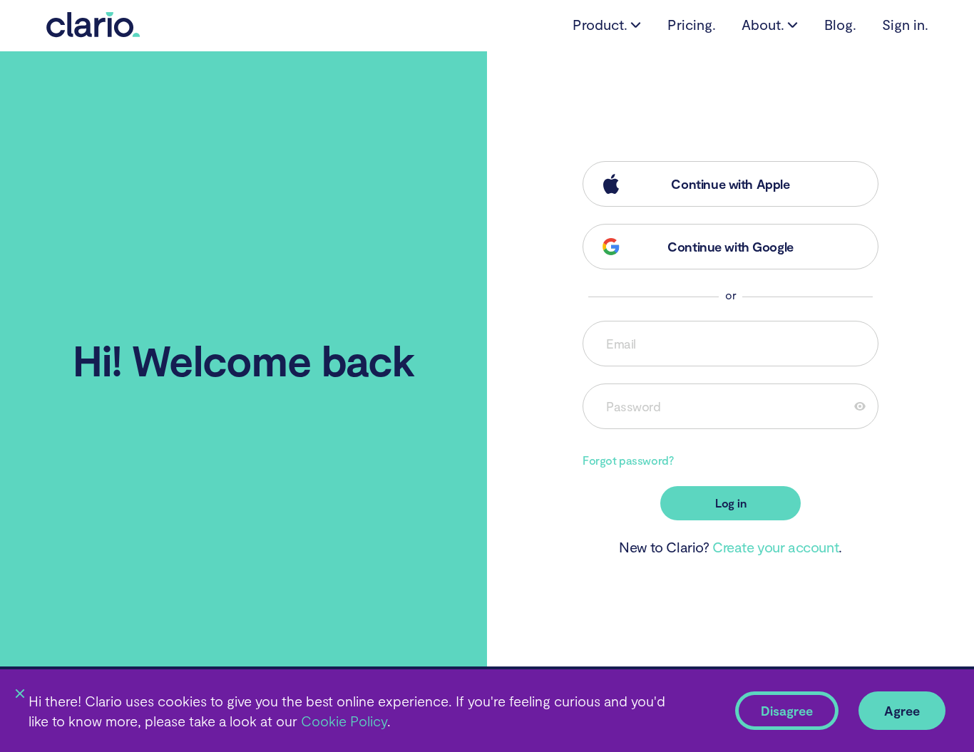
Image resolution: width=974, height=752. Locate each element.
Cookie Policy (342, 720)
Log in (731, 503)
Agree (902, 710)
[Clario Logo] (93, 32)
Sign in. (905, 24)
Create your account (775, 546)
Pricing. (691, 24)
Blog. (840, 24)
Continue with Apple (730, 184)
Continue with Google (730, 246)
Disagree (787, 710)
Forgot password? (628, 460)
